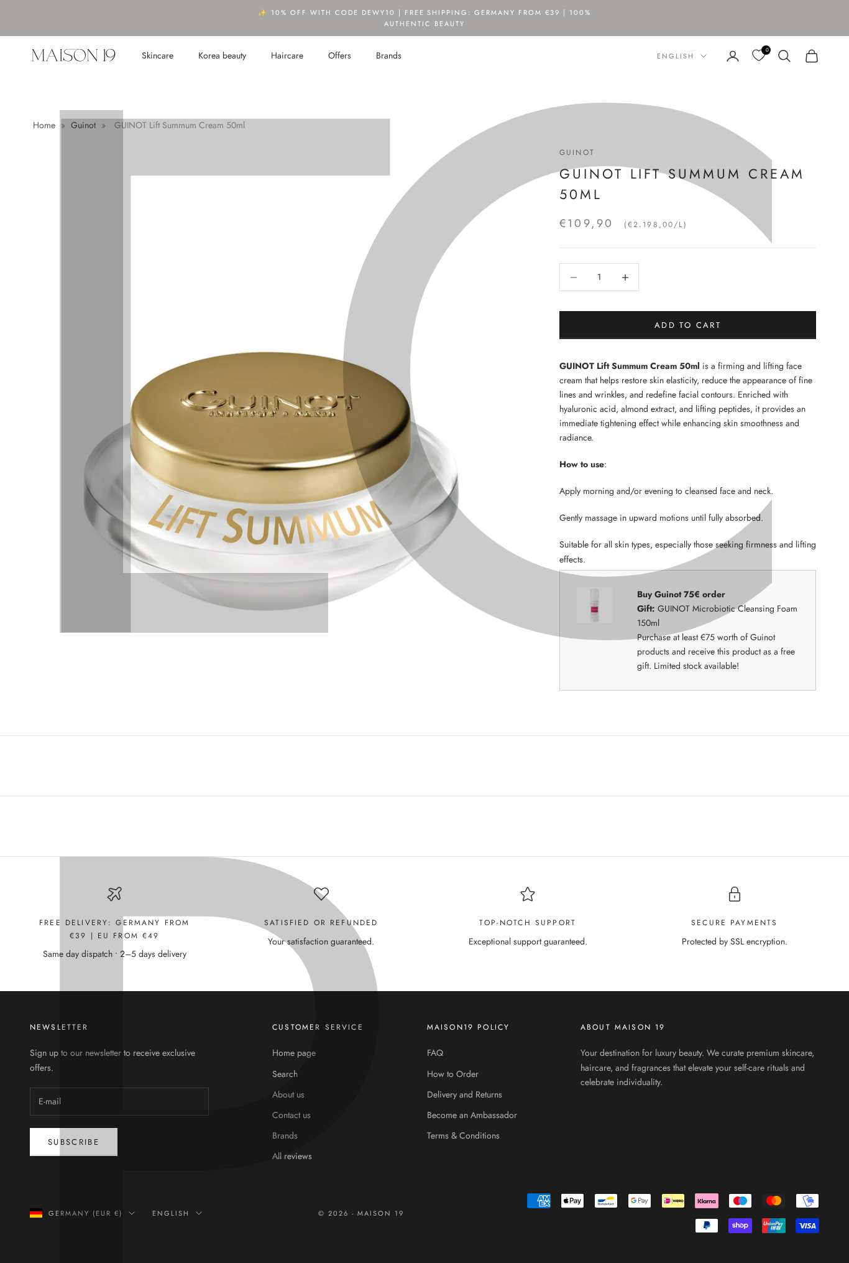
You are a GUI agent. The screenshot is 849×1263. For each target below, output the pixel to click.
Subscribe (73, 1142)
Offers (339, 55)
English (675, 56)
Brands (389, 55)
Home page (294, 1052)
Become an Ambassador (472, 1115)
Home (45, 125)
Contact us (291, 1115)
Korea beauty (222, 55)
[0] (758, 56)
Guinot (83, 125)
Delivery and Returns (464, 1094)
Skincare (157, 55)
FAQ (435, 1052)
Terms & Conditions (463, 1135)
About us (288, 1094)
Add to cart (687, 325)
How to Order (453, 1074)
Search (285, 1074)
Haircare (287, 55)
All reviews (292, 1156)
